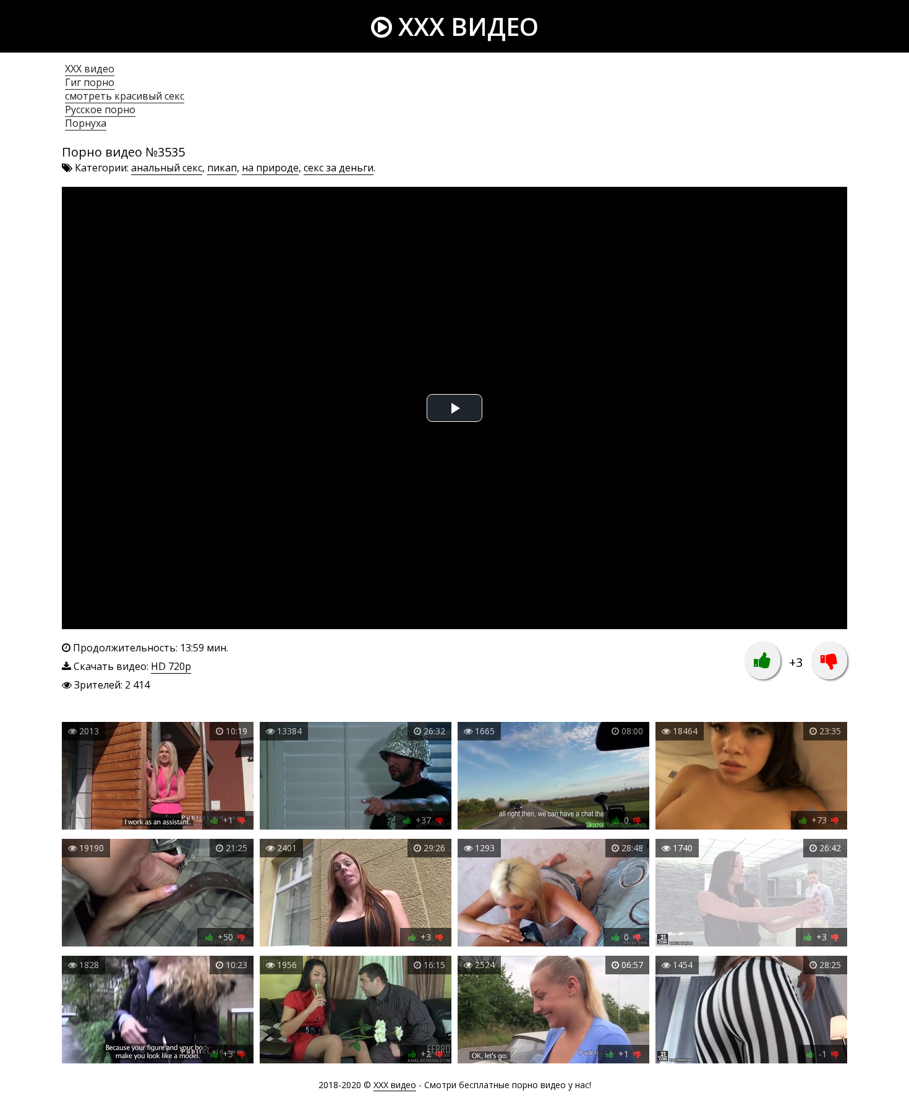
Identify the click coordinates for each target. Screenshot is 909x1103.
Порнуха (85, 123)
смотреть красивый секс (124, 96)
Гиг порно (89, 82)
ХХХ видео (89, 68)
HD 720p (171, 666)
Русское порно (100, 109)
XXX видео (465, 26)
